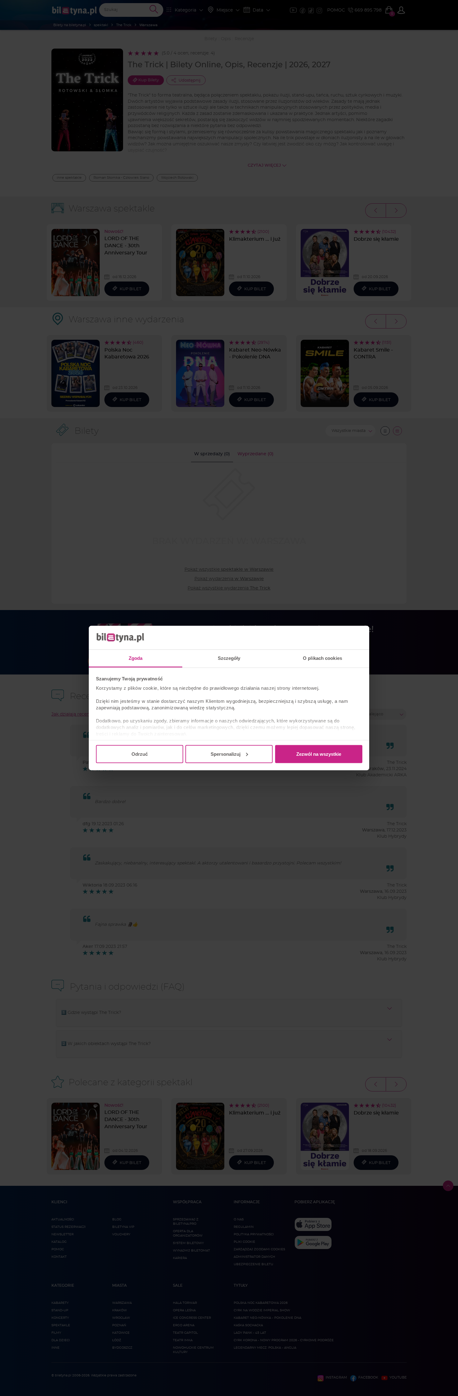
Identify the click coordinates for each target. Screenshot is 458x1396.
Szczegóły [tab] (229, 658)
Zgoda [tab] (136, 658)
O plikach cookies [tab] (322, 658)
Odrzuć (139, 753)
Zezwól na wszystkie (318, 753)
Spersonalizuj (226, 753)
